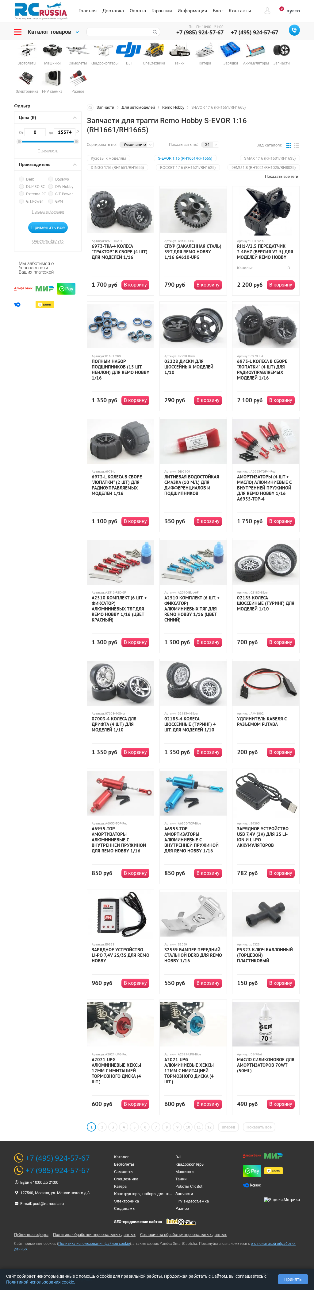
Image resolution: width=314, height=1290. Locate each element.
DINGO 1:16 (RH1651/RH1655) (117, 167)
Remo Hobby (173, 107)
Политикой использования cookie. (40, 1282)
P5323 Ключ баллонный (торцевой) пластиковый (265, 955)
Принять (293, 1279)
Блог (218, 11)
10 (188, 1127)
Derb (30, 179)
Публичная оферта (31, 1234)
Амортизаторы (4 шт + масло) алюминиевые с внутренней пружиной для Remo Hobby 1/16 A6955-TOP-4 (264, 488)
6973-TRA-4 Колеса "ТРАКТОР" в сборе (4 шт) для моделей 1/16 (119, 252)
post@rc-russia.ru (48, 1203)
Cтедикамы (125, 1208)
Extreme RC (36, 194)
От (21, 132)
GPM (59, 201)
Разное (182, 1208)
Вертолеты (124, 1164)
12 (209, 1127)
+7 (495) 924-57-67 (254, 32)
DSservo (62, 179)
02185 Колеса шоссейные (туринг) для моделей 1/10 (265, 603)
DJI (178, 1157)
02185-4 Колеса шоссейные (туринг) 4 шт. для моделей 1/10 (190, 724)
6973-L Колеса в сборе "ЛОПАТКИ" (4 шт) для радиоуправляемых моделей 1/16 (262, 370)
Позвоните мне (294, 30)
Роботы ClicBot (188, 1186)
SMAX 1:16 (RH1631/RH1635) (270, 158)
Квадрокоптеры (190, 1164)
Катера (120, 1186)
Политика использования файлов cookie (94, 1243)
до (62, 132)
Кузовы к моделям (108, 158)
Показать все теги (281, 176)
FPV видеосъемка (192, 1201)
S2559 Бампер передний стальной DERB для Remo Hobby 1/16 (193, 955)
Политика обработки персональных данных (94, 1234)
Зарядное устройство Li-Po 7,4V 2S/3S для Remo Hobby (120, 955)
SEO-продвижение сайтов (138, 1221)
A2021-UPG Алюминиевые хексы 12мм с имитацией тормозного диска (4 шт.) (116, 1071)
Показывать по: (183, 144)
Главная (87, 11)
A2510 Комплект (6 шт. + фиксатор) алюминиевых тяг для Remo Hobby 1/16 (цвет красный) (119, 609)
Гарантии (161, 11)
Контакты (240, 11)
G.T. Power (64, 194)
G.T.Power (34, 201)
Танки (181, 1179)
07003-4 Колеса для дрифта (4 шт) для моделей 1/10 (114, 724)
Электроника (126, 1201)
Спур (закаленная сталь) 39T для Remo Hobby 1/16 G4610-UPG (192, 252)
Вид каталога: (269, 145)
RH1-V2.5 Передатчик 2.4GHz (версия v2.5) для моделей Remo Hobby (265, 252)
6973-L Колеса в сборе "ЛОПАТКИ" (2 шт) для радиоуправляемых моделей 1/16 (117, 485)
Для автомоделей (138, 107)
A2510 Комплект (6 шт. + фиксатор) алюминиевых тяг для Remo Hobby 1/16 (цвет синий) (192, 609)
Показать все (259, 1127)
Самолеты (123, 1171)
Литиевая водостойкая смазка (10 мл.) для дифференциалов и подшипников (191, 485)
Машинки (184, 1171)
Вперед (228, 1127)
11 (199, 1127)
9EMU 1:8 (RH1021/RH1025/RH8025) (264, 167)
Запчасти (105, 107)
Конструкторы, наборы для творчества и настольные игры (169, 1193)
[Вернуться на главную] (92, 107)
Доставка (113, 11)
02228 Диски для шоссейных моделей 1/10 (188, 367)
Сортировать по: (102, 144)
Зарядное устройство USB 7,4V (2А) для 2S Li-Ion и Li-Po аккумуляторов (263, 837)
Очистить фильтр (47, 241)
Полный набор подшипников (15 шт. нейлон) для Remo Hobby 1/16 (120, 370)
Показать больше (48, 211)
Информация (192, 11)
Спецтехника (126, 1179)
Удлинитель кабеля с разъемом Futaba (261, 721)
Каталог (121, 1157)
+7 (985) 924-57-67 (200, 32)
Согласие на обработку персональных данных (183, 1234)
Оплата (138, 11)
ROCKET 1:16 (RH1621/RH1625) (188, 167)
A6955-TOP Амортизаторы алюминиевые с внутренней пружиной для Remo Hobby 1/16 (119, 840)
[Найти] (154, 32)
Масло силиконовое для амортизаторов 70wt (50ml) (265, 1065)
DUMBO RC (35, 187)
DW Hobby (64, 187)
